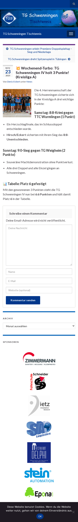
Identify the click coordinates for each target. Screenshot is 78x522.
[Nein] (73, 512)
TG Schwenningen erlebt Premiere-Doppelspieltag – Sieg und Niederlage (41, 50)
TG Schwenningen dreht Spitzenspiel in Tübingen (37, 59)
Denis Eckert (13, 81)
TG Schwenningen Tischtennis (22, 33)
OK (40, 516)
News (29, 81)
